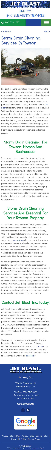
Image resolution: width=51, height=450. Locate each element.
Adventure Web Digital (37, 448)
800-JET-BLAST (30, 392)
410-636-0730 (25, 395)
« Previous (6, 31)
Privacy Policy (8, 436)
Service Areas (34, 439)
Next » (47, 31)
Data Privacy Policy (25, 436)
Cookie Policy (42, 436)
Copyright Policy (18, 439)
